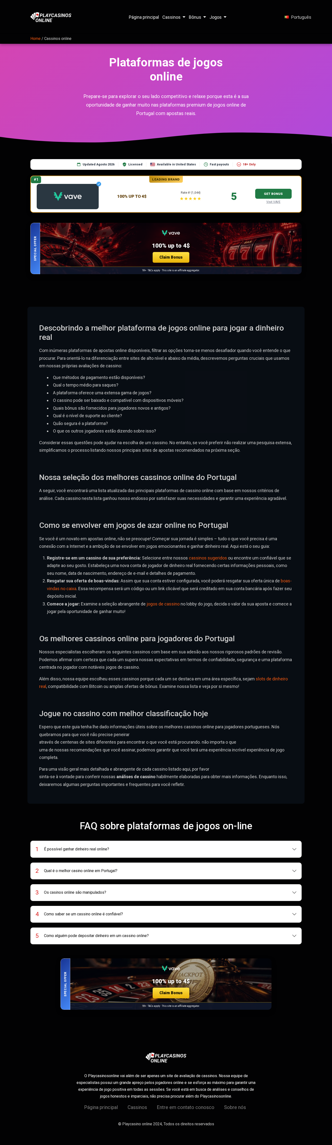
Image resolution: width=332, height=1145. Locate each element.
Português (301, 17)
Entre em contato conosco (185, 1107)
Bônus (195, 17)
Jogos (216, 17)
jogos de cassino (163, 603)
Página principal (144, 17)
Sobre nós (235, 1107)
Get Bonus (273, 194)
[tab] (166, 849)
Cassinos (171, 17)
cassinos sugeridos (208, 557)
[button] (166, 248)
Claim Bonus (171, 257)
